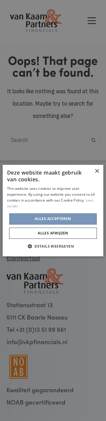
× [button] (97, 171)
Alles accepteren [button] (53, 218)
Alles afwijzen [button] (53, 233)
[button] (53, 246)
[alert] (53, 210)
